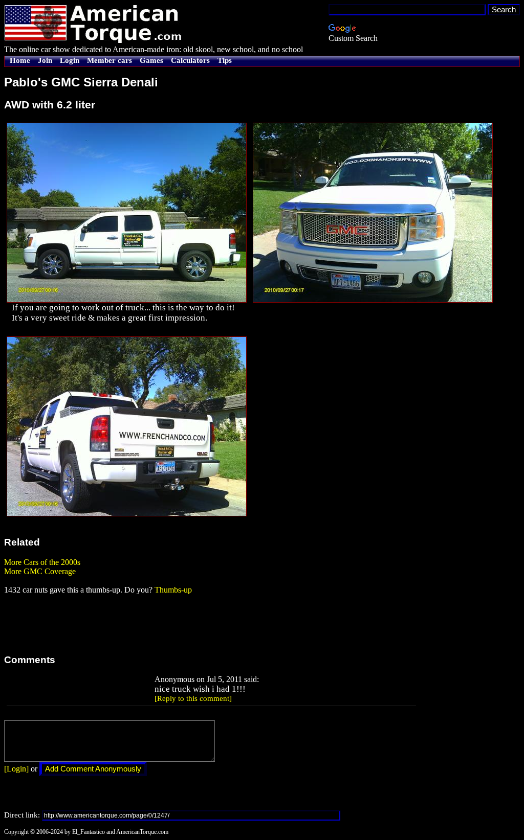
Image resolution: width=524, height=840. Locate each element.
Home (20, 60)
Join (45, 60)
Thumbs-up (173, 589)
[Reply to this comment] (193, 698)
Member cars (109, 60)
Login (69, 60)
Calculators (190, 60)
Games (151, 60)
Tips (224, 60)
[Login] (16, 768)
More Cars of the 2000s (42, 562)
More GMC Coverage (40, 571)
